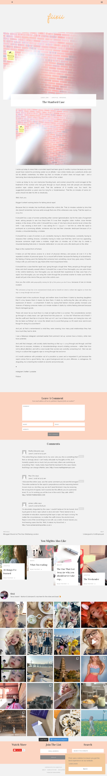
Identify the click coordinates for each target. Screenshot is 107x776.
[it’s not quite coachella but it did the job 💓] (67, 615)
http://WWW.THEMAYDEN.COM (33, 495)
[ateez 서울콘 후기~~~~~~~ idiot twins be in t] (67, 642)
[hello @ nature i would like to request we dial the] (13, 615)
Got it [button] (85, 769)
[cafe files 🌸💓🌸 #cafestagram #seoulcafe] (40, 615)
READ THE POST (8, 578)
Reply (81, 456)
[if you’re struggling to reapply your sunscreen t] (40, 723)
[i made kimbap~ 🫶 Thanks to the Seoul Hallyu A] (67, 723)
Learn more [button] (73, 763)
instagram (19, 371)
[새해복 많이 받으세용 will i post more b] (40, 642)
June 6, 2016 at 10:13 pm (37, 453)
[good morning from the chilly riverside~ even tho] (40, 669)
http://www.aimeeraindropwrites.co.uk (36, 525)
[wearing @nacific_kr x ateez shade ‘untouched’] (13, 642)
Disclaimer (61, 769)
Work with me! (52, 769)
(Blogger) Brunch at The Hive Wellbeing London (21, 534)
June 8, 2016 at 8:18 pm (37, 506)
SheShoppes (56, 772)
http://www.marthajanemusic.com (62, 467)
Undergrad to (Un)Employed (93, 534)
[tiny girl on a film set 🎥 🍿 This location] (13, 723)
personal (62, 97)
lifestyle (55, 97)
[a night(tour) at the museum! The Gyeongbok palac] (67, 669)
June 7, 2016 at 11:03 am (37, 478)
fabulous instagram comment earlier (35, 336)
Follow (18, 376)
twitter (26, 371)
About (44, 769)
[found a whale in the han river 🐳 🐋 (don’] (40, 696)
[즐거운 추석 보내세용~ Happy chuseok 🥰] (13, 696)
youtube (33, 371)
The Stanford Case (53, 102)
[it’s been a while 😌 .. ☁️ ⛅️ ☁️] (67, 696)
